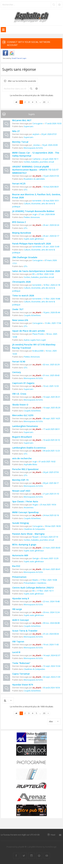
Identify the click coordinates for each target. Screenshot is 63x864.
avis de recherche (22, 458)
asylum (35, 134)
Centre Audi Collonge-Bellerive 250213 (33, 587)
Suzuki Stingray (20, 523)
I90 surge (17, 609)
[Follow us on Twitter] (24, 856)
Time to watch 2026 (23, 295)
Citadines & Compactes (34, 529)
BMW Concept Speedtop (25, 512)
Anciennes (28, 507)
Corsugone (37, 123)
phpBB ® (22, 846)
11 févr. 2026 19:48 (51, 298)
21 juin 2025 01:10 (51, 493)
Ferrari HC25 (18, 183)
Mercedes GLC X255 (22, 415)
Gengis (35, 558)
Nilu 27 (16, 131)
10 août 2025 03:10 (51, 440)
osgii (34, 214)
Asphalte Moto (30, 464)
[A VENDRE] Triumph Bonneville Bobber (33, 211)
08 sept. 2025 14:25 (51, 418)
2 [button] (25, 102)
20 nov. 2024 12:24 (51, 612)
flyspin (35, 536)
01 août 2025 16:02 (47, 461)
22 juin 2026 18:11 (50, 158)
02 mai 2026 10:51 (51, 200)
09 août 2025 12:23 (51, 450)
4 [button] (32, 102)
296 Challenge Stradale (24, 257)
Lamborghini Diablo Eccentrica (29, 447)
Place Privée (38, 334)
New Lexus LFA (20, 320)
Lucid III (16, 652)
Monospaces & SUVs (33, 147)
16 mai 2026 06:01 (51, 186)
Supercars (28, 126)
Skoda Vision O (20, 404)
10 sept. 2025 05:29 (51, 407)
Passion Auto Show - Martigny (28, 533)
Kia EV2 (16, 566)
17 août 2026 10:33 (53, 123)
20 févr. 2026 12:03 (45, 274)
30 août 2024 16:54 (51, 687)
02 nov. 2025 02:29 (51, 364)
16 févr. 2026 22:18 (51, 285)
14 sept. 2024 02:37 (51, 655)
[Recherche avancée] (59, 4)
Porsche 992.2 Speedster (25, 469)
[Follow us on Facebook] (16, 856)
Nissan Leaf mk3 (21, 490)
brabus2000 (37, 350)
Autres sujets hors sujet (35, 340)
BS (33, 274)
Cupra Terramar (21, 673)
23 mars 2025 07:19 (49, 536)
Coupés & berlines (32, 315)
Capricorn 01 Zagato (23, 383)
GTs (25, 189)
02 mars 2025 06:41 (51, 569)
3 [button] (28, 102)
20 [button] (44, 102)
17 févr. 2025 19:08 (48, 579)
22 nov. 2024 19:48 (51, 601)
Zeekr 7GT (18, 309)
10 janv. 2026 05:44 (51, 312)
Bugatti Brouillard (22, 436)
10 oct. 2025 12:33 (51, 386)
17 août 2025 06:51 (51, 429)
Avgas (35, 504)
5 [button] (36, 102)
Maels (35, 579)
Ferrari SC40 (18, 361)
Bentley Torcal (20, 141)
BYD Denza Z (19, 222)
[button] (16, 102)
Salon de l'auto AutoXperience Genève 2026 (36, 271)
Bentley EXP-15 (20, 479)
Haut (53, 835)
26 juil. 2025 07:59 (51, 472)
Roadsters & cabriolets (34, 179)
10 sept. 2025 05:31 (51, 396)
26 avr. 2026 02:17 (51, 235)
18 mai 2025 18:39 (53, 526)
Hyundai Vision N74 (22, 684)
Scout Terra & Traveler (24, 630)
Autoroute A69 (20, 555)
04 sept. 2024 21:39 (51, 676)
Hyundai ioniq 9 (20, 598)
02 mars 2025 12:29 (49, 558)
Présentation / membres (35, 583)
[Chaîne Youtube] (47, 856)
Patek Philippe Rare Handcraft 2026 (31, 243)
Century (16, 372)
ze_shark (36, 175)
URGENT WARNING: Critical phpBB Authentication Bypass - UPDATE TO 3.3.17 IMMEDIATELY (35, 169)
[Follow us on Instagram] (31, 856)
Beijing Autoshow (21, 232)
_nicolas (36, 145)
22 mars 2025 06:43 (51, 547)
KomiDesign (50, 846)
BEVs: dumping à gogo (24, 544)
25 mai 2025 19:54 (48, 504)
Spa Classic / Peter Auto (25, 501)
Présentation (19, 576)
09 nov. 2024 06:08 (51, 623)
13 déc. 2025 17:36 (53, 323)
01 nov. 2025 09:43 (51, 375)
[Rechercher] (53, 4)
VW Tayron (18, 641)
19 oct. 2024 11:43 (51, 644)
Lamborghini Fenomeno (25, 426)
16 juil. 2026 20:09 (49, 145)
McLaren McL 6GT (21, 120)
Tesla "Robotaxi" (21, 663)
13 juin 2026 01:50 (51, 175)
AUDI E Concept (20, 620)
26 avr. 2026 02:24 (51, 225)
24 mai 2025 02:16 (51, 515)
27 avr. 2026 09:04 (47, 214)
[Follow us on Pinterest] (39, 856)
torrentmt (36, 200)
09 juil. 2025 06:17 (51, 483)
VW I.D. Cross (19, 393)
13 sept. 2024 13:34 (51, 666)
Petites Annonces (32, 217)
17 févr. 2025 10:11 (45, 590)
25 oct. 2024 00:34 (51, 633)
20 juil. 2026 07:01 (49, 134)
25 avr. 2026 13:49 (51, 246)
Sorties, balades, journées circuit (39, 161)
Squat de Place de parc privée (28, 330)
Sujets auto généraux (34, 238)
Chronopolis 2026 (21, 281)
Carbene (36, 158)
